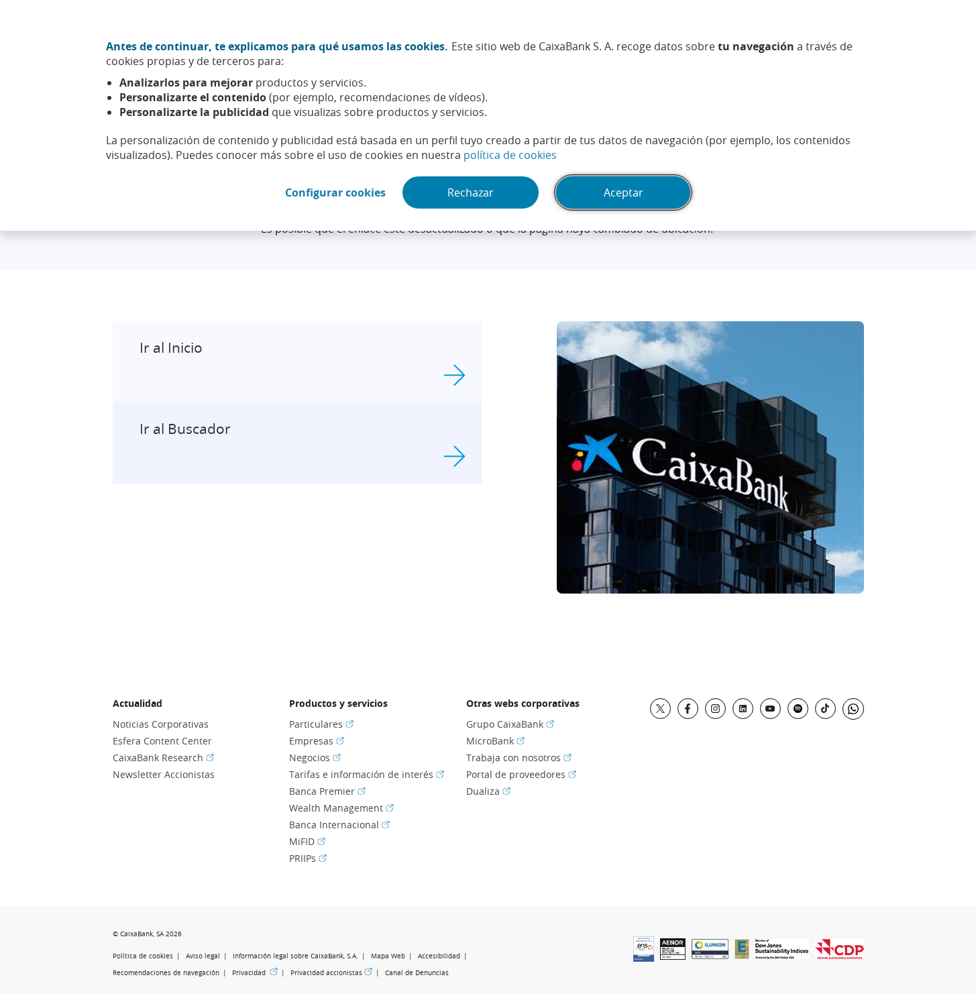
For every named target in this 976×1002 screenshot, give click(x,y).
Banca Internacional (339, 824)
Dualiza (488, 791)
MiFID (307, 841)
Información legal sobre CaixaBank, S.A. (295, 956)
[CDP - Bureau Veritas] (839, 955)
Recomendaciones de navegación (166, 972)
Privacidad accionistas (331, 972)
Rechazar (470, 192)
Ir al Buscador (185, 428)
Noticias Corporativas (161, 724)
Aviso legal (203, 956)
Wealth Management (341, 807)
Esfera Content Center (162, 740)
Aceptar (623, 192)
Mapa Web (388, 956)
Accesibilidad (439, 956)
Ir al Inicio (171, 347)
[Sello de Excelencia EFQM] (742, 955)
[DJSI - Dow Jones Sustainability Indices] (782, 955)
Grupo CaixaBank (510, 724)
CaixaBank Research (163, 757)
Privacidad (255, 972)
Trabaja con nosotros (519, 757)
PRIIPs (308, 858)
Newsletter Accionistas (164, 774)
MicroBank (495, 740)
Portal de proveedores (521, 774)
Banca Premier (327, 791)
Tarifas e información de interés (366, 774)
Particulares (321, 724)
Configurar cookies (335, 192)
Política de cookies (143, 956)
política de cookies (510, 155)
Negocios (315, 757)
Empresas (316, 740)
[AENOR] (673, 955)
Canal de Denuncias (417, 972)
